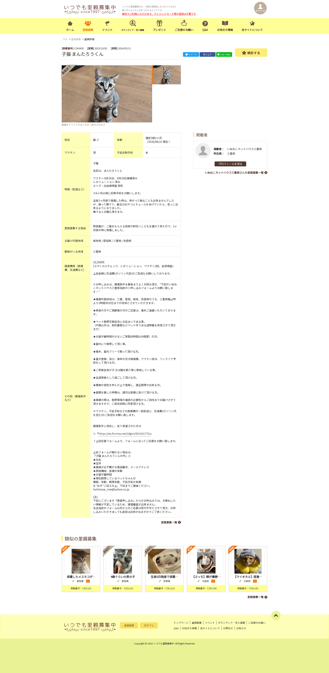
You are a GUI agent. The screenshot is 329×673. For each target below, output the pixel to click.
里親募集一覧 (169, 522)
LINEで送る (225, 54)
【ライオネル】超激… (248, 577)
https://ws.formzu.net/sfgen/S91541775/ (124, 433)
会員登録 (129, 625)
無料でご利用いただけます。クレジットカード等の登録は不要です (159, 14)
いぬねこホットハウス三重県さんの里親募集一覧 (234, 172)
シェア (208, 54)
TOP (65, 39)
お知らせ (241, 628)
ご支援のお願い (184, 30)
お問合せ (228, 628)
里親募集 (88, 30)
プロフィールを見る (230, 164)
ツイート (192, 54)
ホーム (70, 30)
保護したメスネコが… (81, 577)
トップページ (181, 622)
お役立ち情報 (225, 30)
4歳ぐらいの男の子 (123, 577)
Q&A (205, 30)
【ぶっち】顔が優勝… (206, 577)
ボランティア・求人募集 (231, 622)
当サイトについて (252, 30)
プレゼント (159, 30)
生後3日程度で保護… (164, 577)
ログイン (149, 625)
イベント (107, 30)
